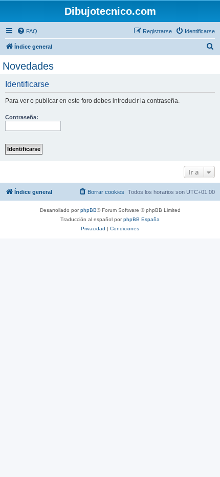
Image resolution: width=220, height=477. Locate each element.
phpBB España (141, 219)
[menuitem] (27, 31)
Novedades (28, 66)
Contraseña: (21, 117)
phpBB (88, 210)
